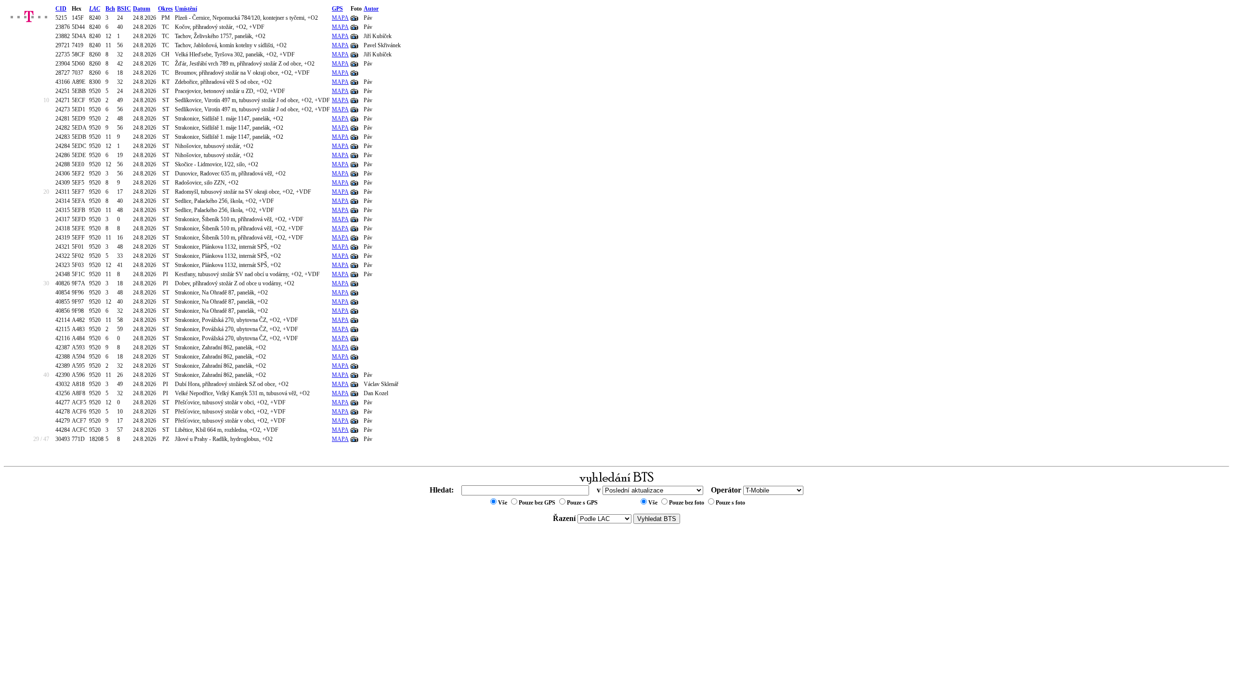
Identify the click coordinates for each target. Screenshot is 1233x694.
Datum (141, 8)
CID (60, 8)
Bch (110, 8)
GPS (337, 8)
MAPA (340, 17)
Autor (371, 8)
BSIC (124, 8)
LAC (94, 8)
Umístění (186, 8)
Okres (165, 8)
